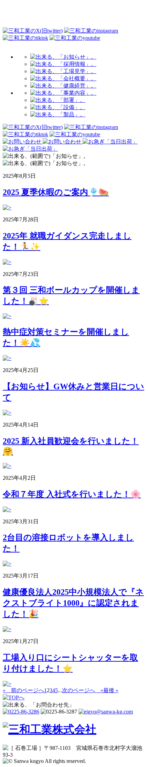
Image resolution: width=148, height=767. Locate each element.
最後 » (110, 690)
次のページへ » (82, 690)
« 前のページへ (23, 690)
